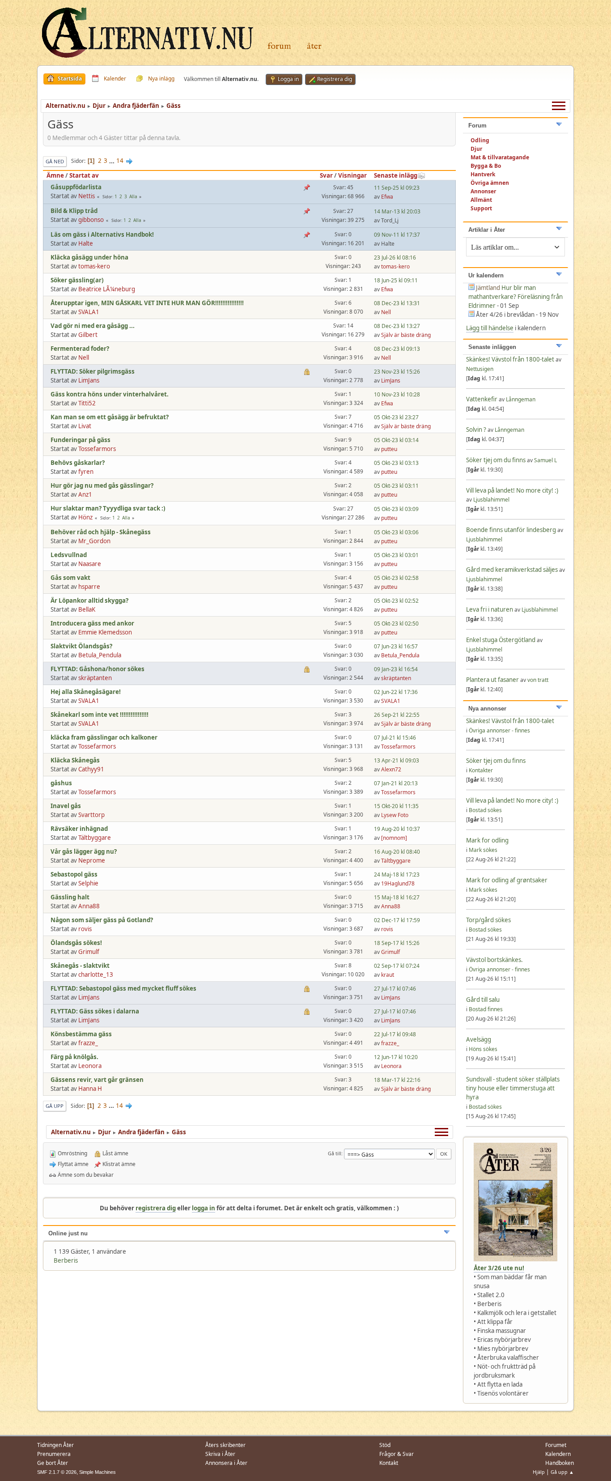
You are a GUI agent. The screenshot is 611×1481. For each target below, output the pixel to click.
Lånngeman (520, 399)
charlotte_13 (95, 974)
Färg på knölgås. (74, 1057)
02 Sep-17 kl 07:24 (397, 966)
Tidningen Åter (55, 1445)
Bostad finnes (486, 1009)
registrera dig (156, 1208)
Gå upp (55, 1105)
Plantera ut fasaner (492, 680)
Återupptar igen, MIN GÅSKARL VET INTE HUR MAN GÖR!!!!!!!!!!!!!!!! (147, 303)
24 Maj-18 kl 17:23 (397, 874)
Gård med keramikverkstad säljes (512, 570)
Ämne (55, 175)
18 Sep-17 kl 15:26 (397, 943)
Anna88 (89, 906)
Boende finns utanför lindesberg (511, 530)
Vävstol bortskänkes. (494, 960)
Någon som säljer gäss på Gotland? (102, 920)
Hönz (85, 517)
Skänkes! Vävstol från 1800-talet (510, 359)
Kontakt (388, 1463)
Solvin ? (477, 430)
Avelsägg (478, 1039)
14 (119, 161)
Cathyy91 (91, 769)
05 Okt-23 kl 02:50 (396, 623)
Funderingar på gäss (80, 440)
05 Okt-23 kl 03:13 (396, 463)
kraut (387, 975)
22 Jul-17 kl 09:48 (395, 1034)
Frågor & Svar (396, 1454)
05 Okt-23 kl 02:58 (396, 578)
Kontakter (481, 770)
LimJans (88, 380)
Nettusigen (479, 369)
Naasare (89, 564)
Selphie (88, 883)
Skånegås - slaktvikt (80, 966)
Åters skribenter (225, 1445)
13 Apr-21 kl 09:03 (396, 760)
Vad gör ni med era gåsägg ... (93, 326)
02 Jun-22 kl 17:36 (396, 692)
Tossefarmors (97, 449)
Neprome (91, 860)
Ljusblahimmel (491, 499)
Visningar (352, 175)
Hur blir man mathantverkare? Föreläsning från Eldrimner (515, 297)
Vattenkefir (481, 399)
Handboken (559, 1463)
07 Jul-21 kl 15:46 (395, 737)
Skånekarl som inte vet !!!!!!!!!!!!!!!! (100, 715)
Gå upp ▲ (562, 1471)
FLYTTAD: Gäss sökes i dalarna (95, 1011)
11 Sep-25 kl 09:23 (397, 188)
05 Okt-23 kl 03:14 (396, 440)
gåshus (61, 783)
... (112, 161)
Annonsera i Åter (226, 1463)
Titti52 (87, 403)
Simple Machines (97, 1472)
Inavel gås (66, 806)
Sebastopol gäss (74, 874)
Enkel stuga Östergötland (501, 640)
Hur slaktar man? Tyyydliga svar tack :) (108, 508)
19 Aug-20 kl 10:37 (397, 829)
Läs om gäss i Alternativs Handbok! (102, 234)
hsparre (89, 587)
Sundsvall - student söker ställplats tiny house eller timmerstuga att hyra (513, 1088)
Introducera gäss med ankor (92, 623)
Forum (279, 46)
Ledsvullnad (69, 555)
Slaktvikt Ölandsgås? (81, 646)
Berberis (66, 1260)
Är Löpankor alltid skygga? (89, 600)
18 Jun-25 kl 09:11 (396, 280)
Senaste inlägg (395, 175)
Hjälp (539, 1471)
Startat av (84, 175)
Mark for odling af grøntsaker (506, 880)
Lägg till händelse (489, 328)
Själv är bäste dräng (406, 335)
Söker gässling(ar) (77, 280)
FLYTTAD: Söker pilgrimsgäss (93, 371)
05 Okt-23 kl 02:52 (396, 600)
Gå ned (55, 161)
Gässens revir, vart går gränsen (97, 1080)
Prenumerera (54, 1454)
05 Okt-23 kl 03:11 (396, 485)
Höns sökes (483, 1049)
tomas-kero (94, 266)
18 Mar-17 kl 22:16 (397, 1080)
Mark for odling (487, 840)
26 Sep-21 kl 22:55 (397, 715)
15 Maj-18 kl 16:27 (397, 897)
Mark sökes (483, 850)
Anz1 (85, 494)
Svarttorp (91, 815)
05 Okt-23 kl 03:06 (396, 532)
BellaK (86, 609)
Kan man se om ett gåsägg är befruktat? (110, 417)
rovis (85, 929)
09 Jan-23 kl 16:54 (396, 669)
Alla (133, 196)
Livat (84, 426)
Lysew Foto (394, 815)
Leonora (90, 1066)
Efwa (387, 196)
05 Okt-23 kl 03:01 (396, 555)
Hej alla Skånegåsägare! (86, 692)
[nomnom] (394, 838)
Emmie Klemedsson (105, 632)
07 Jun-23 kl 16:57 (396, 646)
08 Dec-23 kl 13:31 (397, 303)
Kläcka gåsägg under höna (89, 257)
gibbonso (91, 220)
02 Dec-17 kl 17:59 (397, 920)
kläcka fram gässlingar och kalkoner (104, 737)
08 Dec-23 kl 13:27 (397, 326)
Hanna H (90, 1089)
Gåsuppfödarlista (76, 187)
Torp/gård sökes (488, 920)
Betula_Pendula (99, 655)
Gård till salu (483, 1000)
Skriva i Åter (220, 1454)
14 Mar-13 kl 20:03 (397, 211)
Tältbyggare (94, 838)
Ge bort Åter (52, 1463)
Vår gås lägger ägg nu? (84, 851)
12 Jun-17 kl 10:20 (396, 1057)
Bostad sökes (485, 810)
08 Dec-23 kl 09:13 (397, 349)
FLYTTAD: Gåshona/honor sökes (97, 669)
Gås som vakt (70, 578)
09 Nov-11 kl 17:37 (397, 234)
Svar (326, 175)
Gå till (334, 1153)
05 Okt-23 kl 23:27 (396, 417)
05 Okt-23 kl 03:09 (396, 509)
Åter (314, 46)
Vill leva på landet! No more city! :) (512, 490)
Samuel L (545, 460)
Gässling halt (70, 897)
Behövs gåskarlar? (78, 463)
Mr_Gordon (94, 541)
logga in (203, 1208)
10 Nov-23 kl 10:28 (397, 394)
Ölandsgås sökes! (76, 943)
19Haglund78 (398, 883)
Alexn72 (391, 769)
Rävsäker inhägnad (79, 829)
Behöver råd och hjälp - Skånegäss (101, 532)
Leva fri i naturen (489, 609)
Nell (386, 312)
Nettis (86, 196)
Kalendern (558, 1454)
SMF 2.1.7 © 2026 (56, 1472)
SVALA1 (88, 312)
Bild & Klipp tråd (74, 211)
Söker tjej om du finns (496, 460)
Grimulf (88, 952)
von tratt (537, 680)
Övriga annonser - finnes (499, 730)
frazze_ (88, 1043)
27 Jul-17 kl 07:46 (395, 988)
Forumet (555, 1445)
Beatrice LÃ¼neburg (106, 289)
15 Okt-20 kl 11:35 (396, 806)
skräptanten (95, 678)
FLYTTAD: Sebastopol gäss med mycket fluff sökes (123, 988)
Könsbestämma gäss (81, 1034)
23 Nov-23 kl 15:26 (397, 371)
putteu (389, 449)
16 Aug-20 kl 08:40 (397, 851)
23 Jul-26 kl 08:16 (395, 257)
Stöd (384, 1445)
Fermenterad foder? (80, 349)
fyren (85, 472)
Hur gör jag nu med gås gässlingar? (102, 485)
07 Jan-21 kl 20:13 (396, 783)
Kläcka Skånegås (75, 760)
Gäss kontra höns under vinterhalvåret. (110, 394)
